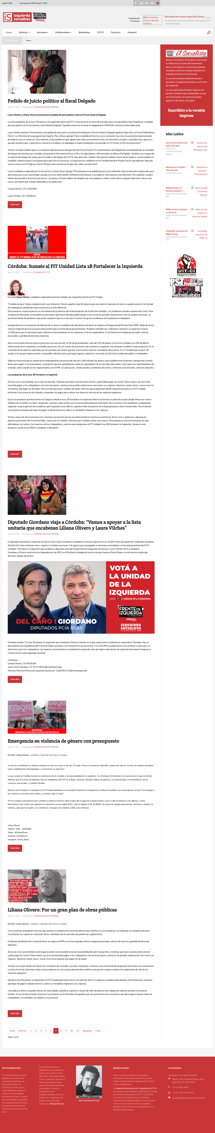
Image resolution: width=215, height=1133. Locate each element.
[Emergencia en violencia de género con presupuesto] (37, 717)
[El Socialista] (186, 53)
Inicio (12, 1030)
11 (77, 1030)
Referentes (84, 32)
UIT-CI (157, 3)
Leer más (15, 204)
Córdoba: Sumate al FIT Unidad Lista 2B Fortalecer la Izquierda (75, 266)
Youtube (152, 3)
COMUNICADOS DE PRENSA (46, 107)
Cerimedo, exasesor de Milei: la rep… (177, 232)
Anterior (23, 1030)
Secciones (42, 32)
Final (98, 1030)
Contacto (115, 32)
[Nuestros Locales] (186, 291)
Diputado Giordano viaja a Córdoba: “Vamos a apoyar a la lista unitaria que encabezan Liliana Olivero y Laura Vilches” (74, 525)
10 (71, 1030)
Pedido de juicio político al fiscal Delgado (52, 101)
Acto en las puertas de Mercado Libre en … (185, 16)
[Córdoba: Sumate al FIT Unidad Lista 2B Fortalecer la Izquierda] (37, 242)
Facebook (136, 3)
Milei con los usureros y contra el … (176, 211)
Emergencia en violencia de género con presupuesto (63, 741)
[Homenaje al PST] (186, 282)
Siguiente (87, 1030)
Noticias (23, 32)
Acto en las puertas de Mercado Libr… (176, 144)
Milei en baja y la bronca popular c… (175, 189)
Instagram (141, 3)
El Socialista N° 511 (41, 272)
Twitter (146, 3)
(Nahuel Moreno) (57, 1104)
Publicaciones (62, 32)
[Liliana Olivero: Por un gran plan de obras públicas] (37, 885)
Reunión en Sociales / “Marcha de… (176, 168)
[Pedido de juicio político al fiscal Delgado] (37, 71)
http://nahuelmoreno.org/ (89, 1100)
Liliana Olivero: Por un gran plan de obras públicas (62, 910)
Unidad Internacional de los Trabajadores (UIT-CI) (136, 1088)
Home (9, 32)
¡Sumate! (132, 32)
